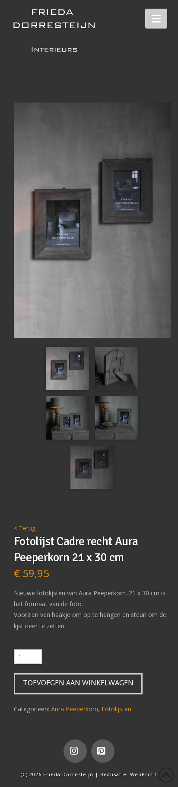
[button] (156, 19)
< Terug (24, 528)
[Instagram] (75, 751)
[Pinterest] (102, 751)
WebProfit (143, 774)
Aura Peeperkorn (74, 709)
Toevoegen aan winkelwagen (78, 682)
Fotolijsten (116, 709)
